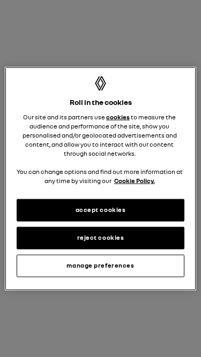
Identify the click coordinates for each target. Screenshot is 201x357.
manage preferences (100, 265)
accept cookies (101, 210)
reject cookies (100, 237)
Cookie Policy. (134, 181)
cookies (118, 117)
